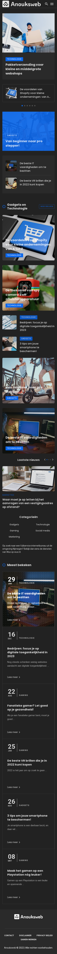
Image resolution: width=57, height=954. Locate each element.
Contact (9, 935)
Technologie (14, 59)
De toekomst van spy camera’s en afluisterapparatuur (23, 294)
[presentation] (45, 459)
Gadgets (12, 135)
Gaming (14, 530)
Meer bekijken (47, 206)
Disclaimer (25, 935)
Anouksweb (10, 947)
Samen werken (28, 939)
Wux (8, 552)
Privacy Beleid (45, 935)
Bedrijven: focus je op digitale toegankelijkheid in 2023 (37, 326)
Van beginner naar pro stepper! (24, 143)
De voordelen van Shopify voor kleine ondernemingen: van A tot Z (34, 93)
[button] (22, 105)
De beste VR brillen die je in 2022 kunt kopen (35, 182)
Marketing (8, 495)
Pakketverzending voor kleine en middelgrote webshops (25, 69)
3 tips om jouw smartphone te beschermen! (29, 347)
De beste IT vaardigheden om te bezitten (33, 167)
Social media (43, 530)
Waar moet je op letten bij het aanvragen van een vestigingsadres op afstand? (27, 503)
